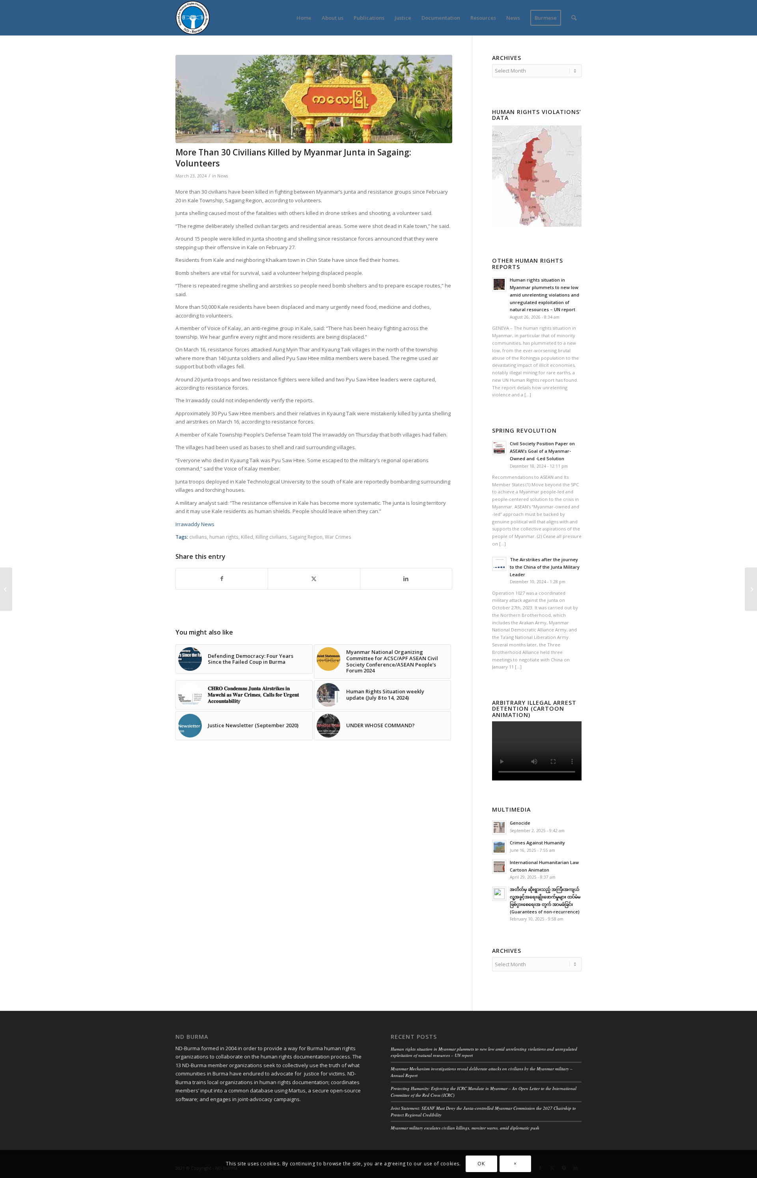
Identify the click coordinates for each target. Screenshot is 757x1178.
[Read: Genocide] (499, 827)
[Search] (574, 17)
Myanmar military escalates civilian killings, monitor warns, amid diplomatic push (465, 1128)
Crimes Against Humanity (537, 843)
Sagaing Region (306, 537)
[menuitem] (304, 17)
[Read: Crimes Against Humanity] (499, 847)
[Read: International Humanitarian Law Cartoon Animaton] (499, 867)
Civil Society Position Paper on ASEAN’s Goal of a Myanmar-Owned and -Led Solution (542, 451)
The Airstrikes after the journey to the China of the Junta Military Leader (545, 566)
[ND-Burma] (192, 17)
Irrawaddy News (194, 524)
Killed (247, 537)
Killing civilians (271, 537)
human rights (224, 537)
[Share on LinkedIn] (406, 578)
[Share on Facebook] (222, 578)
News (222, 176)
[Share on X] (314, 578)
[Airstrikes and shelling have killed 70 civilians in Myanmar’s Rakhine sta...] (6, 589)
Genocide (520, 823)
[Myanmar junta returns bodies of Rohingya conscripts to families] (751, 589)
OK (481, 1164)
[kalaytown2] (313, 99)
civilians (198, 537)
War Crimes (338, 537)
